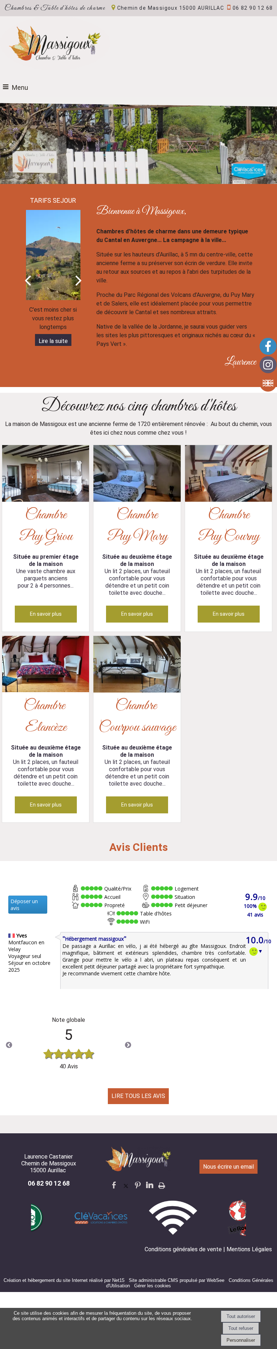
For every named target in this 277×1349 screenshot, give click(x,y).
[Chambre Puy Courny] (228, 474)
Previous (9, 1045)
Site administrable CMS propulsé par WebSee (176, 1280)
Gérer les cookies (152, 1285)
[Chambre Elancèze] (45, 665)
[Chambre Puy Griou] (45, 474)
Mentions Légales (249, 1249)
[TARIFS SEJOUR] (53, 255)
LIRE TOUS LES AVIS (138, 1096)
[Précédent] (27, 280)
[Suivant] (78, 280)
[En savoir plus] (46, 614)
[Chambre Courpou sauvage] (136, 665)
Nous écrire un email (228, 1166)
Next (128, 1045)
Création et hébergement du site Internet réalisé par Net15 (64, 1280)
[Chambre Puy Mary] (136, 474)
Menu (20, 87)
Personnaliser (241, 1340)
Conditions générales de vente (183, 1249)
